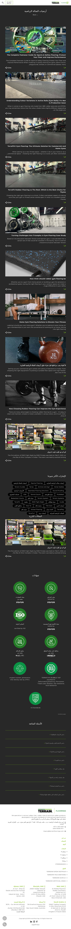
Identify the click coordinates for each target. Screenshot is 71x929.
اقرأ (65, 67)
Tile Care (49, 506)
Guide (62, 502)
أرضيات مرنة (42, 513)
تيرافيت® (63, 851)
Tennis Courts (36, 494)
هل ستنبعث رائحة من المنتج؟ (57, 777)
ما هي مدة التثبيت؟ (59, 760)
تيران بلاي (24, 509)
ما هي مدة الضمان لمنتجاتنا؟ (57, 786)
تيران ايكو (30, 498)
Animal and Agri (44, 487)
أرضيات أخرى (60, 506)
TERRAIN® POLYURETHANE (56, 874)
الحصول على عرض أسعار (9, 2)
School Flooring (36, 509)
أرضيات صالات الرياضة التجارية (55, 483)
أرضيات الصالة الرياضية (20, 483)
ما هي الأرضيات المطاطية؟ (57, 734)
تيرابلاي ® (63, 858)
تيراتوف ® (63, 855)
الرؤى (64, 844)
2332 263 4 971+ (58, 826)
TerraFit (17, 502)
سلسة (26, 502)
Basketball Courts (17, 498)
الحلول (64, 868)
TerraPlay (60, 509)
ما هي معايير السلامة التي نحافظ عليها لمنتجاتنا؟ (52, 794)
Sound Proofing (58, 491)
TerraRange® (60, 864)
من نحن (64, 838)
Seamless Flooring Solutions (38, 491)
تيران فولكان (51, 502)
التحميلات (63, 841)
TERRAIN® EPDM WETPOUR (56, 871)
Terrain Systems (58, 498)
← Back (35, 15)
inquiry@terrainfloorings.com (53, 831)
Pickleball (60, 494)
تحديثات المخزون (14, 494)
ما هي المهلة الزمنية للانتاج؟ (57, 752)
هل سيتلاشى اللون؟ (59, 769)
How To (28, 506)
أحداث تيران (49, 509)
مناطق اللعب (18, 506)
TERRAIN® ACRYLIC (59, 878)
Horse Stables (59, 487)
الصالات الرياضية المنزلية (57, 513)
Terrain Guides (20, 487)
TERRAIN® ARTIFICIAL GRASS (56, 881)
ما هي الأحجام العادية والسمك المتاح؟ (54, 743)
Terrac (31, 487)
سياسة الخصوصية (35, 924)
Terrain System (43, 498)
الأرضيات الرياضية (19, 491)
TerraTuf (32, 513)
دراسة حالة (39, 506)
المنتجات (63, 848)
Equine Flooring (37, 483)
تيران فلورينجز (49, 494)
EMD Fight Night (38, 502)
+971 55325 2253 (58, 828)
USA (24, 494)
